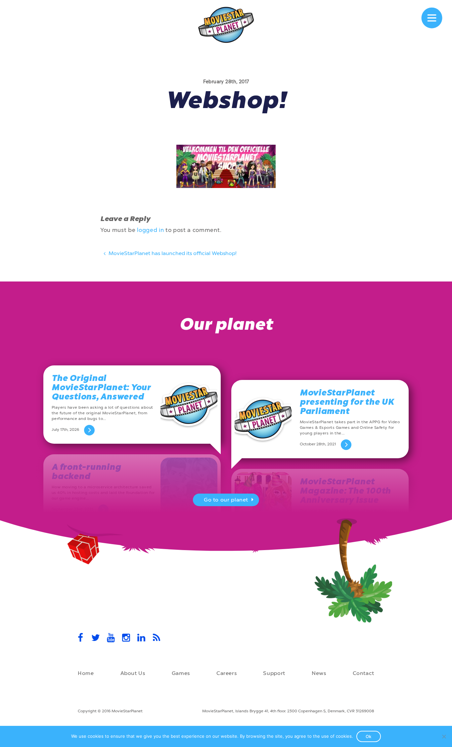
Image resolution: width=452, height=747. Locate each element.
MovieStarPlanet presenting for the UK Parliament (347, 402)
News (319, 673)
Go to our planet (226, 500)
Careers (226, 673)
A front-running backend (86, 472)
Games (181, 673)
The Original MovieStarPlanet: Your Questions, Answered (101, 387)
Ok (369, 736)
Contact (363, 673)
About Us (132, 673)
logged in (150, 230)
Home (86, 673)
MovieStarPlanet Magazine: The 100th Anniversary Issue (345, 490)
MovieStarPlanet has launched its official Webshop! (172, 253)
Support (274, 673)
